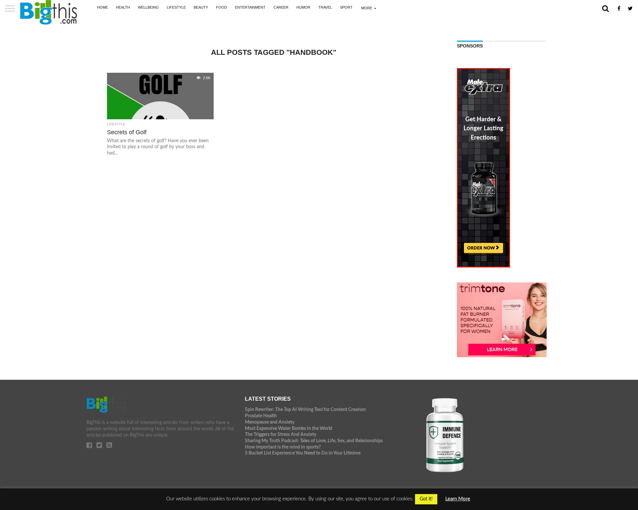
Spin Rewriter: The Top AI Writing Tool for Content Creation (305, 409)
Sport (346, 7)
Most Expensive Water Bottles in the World (288, 428)
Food (221, 7)
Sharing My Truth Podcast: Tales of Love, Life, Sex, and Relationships (314, 440)
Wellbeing (148, 7)
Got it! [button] (426, 499)
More (366, 8)
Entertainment (250, 7)
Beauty (201, 7)
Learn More (457, 498)
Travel (325, 7)
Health (123, 7)
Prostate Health (261, 415)
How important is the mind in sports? (283, 447)
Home (102, 7)
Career (280, 7)
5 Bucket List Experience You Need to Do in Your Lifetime (303, 453)
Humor (303, 7)
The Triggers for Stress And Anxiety (280, 434)
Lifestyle (176, 7)
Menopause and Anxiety (269, 422)
